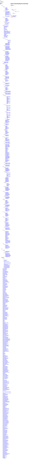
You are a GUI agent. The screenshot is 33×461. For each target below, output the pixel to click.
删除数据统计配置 (7, 254)
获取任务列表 (7, 237)
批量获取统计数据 (7, 251)
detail (4, 50)
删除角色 (6, 88)
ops (3, 75)
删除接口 (6, 8)
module (3, 63)
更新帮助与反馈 (7, 78)
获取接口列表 (7, 9)
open (3, 243)
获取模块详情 (7, 68)
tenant (3, 94)
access (3, 6)
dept (4, 162)
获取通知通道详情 (7, 170)
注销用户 (6, 147)
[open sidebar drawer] (0, 0)
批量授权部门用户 (7, 228)
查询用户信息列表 (7, 139)
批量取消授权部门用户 (8, 229)
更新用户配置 (7, 158)
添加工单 (6, 79)
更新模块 (6, 69)
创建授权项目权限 (7, 46)
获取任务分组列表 (7, 233)
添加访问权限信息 (7, 11)
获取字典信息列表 (7, 57)
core (5, 118)
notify (3, 166)
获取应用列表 (7, 19)
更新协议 (6, 133)
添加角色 (6, 87)
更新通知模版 (7, 190)
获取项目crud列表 (7, 209)
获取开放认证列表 (7, 246)
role (4, 141)
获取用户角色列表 (7, 142)
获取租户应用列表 (7, 121)
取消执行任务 (7, 231)
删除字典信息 (7, 56)
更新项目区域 (7, 195)
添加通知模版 (7, 187)
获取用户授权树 (7, 144)
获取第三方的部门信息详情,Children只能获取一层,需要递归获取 (7, 33)
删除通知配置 (7, 178)
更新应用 (6, 21)
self (4, 143)
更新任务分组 (7, 235)
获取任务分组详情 (7, 234)
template (6, 172)
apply (7, 39)
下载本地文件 (5, 29)
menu (4, 90)
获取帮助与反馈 (7, 77)
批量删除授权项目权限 (8, 49)
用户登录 (6, 150)
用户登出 (6, 151)
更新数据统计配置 (7, 256)
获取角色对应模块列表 (8, 93)
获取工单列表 (7, 80)
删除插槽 (6, 213)
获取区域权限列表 (7, 43)
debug (4, 27)
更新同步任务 (7, 226)
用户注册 (6, 159)
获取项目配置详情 (7, 205)
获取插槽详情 (7, 215)
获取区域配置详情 (7, 197)
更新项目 (6, 203)
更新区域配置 (7, 198)
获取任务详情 (7, 238)
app (4, 84)
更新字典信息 (7, 60)
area (4, 38)
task (4, 230)
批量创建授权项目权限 (8, 48)
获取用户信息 (7, 152)
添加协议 (6, 130)
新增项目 (6, 200)
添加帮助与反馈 (7, 76)
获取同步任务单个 (7, 225)
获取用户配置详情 (7, 157)
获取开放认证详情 (7, 247)
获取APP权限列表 (7, 22)
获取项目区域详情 (7, 194)
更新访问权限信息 (7, 16)
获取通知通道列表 (7, 169)
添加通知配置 (7, 177)
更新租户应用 (7, 122)
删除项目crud (6, 208)
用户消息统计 (7, 155)
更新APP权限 (6, 23)
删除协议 (6, 131)
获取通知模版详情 (7, 189)
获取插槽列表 (7, 214)
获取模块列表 (7, 66)
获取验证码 (6, 148)
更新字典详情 (7, 54)
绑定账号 (6, 161)
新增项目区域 (7, 192)
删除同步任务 (7, 223)
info (4, 17)
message (5, 182)
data (4, 164)
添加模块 (6, 64)
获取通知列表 (7, 179)
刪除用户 (6, 138)
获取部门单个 (7, 220)
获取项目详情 (7, 202)
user (3, 136)
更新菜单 (6, 74)
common (4, 25)
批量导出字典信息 (7, 58)
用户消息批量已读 (7, 154)
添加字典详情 (7, 51)
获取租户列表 (7, 127)
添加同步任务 (7, 222)
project (5, 45)
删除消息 (8, 183)
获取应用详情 (7, 20)
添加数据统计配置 (7, 253)
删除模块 (6, 65)
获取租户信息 (7, 124)
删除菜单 (6, 71)
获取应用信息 (8, 119)
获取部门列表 (7, 219)
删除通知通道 (7, 168)
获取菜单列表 (7, 72)
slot (3, 211)
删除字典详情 (7, 52)
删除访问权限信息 (7, 12)
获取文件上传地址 (6, 35)
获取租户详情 (7, 128)
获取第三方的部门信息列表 (7, 31)
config (4, 134)
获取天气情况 (5, 36)
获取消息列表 (8, 184)
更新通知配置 (7, 181)
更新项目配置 (7, 206)
